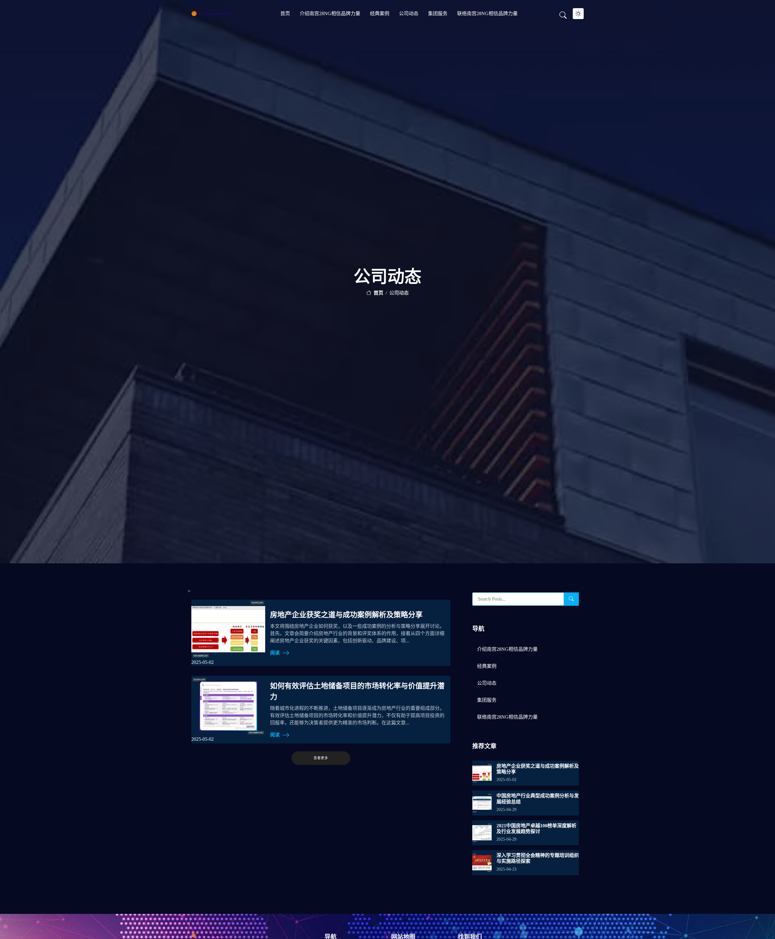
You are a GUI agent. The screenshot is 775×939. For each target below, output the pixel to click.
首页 (285, 13)
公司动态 (408, 13)
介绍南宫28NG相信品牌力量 (330, 13)
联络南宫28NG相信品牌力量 (487, 13)
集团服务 (437, 13)
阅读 (275, 652)
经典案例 (379, 13)
